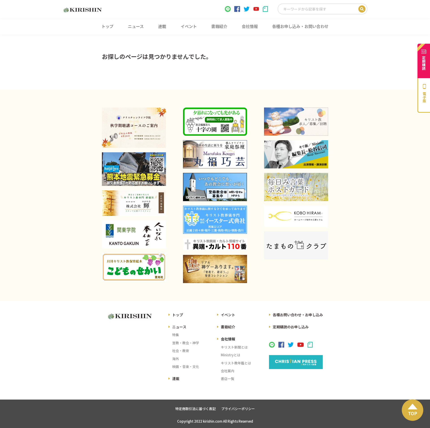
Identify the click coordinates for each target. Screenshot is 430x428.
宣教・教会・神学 (185, 342)
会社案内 (227, 370)
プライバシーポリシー (238, 408)
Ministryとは (230, 355)
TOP (412, 413)
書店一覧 (227, 378)
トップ (177, 314)
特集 (175, 334)
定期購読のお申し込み (291, 326)
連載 (175, 378)
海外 (175, 358)
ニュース (179, 326)
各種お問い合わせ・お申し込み (298, 314)
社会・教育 (180, 350)
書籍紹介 (228, 326)
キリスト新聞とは (234, 347)
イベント (228, 314)
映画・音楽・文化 (185, 366)
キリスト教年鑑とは (236, 363)
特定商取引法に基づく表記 (195, 408)
